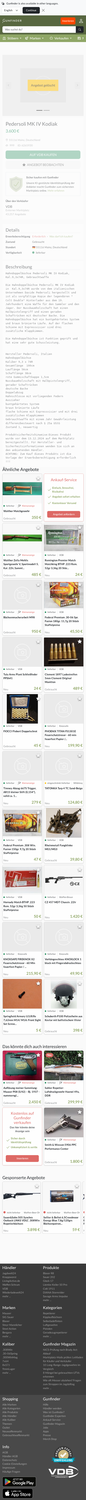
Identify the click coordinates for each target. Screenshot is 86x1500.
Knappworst (9, 1277)
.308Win (7, 1349)
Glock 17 (48, 1280)
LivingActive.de (11, 1280)
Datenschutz (9, 1460)
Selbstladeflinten (52, 1321)
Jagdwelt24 (9, 1273)
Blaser (6, 1321)
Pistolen (47, 1328)
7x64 (5, 1361)
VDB (9, 206)
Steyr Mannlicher (12, 1324)
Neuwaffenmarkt (12, 1431)
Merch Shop (50, 1439)
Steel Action (9, 1328)
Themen (7, 1423)
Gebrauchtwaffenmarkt (15, 1435)
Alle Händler (9, 1416)
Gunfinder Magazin (54, 1423)
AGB (5, 1452)
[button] (79, 21)
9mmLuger (8, 1368)
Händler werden (52, 1408)
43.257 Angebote (16, 214)
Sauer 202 (49, 1277)
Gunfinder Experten (54, 1416)
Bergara (7, 1332)
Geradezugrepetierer (55, 1332)
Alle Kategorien (11, 1408)
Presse (47, 1435)
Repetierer (49, 1313)
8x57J (6, 1364)
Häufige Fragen (11, 1471)
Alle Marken (9, 1404)
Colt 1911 (49, 1288)
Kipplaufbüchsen (52, 1317)
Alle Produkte (10, 1412)
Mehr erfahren (56, 190)
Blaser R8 (48, 1273)
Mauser (6, 1313)
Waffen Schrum (11, 1284)
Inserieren (68, 20)
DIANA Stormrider (53, 1292)
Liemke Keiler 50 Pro (55, 1284)
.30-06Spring (10, 1353)
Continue (31, 10)
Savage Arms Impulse (55, 1296)
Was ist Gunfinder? (53, 1412)
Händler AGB (10, 1456)
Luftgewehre (50, 1324)
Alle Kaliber (9, 1419)
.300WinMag (10, 1357)
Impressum (8, 1467)
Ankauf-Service (52, 1419)
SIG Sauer (8, 1317)
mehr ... (6, 1296)
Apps (46, 1431)
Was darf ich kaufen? (61, 236)
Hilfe (45, 1404)
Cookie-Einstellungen (14, 1463)
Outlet (6, 1427)
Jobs (45, 1427)
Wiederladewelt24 (13, 1292)
